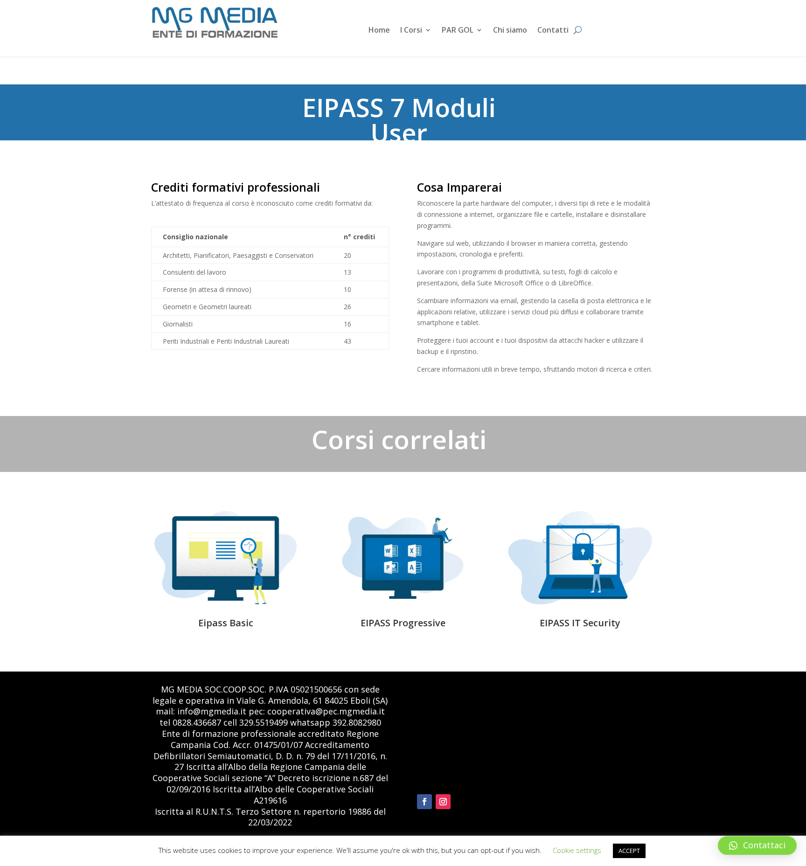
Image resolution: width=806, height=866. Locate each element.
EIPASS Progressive (403, 623)
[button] (757, 845)
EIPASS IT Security (580, 623)
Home (379, 31)
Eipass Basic (225, 623)
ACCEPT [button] (629, 850)
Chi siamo (510, 31)
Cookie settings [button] (577, 850)
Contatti (553, 31)
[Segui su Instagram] (443, 801)
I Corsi (411, 31)
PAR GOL (457, 31)
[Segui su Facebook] (424, 801)
